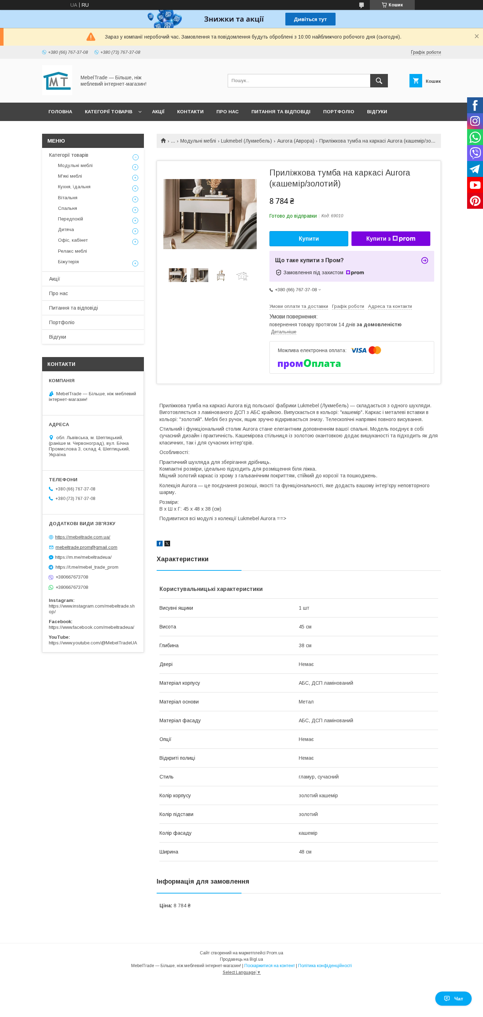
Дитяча (66, 229)
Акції (158, 111)
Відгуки (377, 111)
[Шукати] (379, 80)
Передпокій (70, 219)
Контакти (190, 111)
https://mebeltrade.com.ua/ (82, 537)
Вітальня (67, 197)
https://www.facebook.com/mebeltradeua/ (91, 627)
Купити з (378, 239)
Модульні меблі (198, 141)
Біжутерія (68, 261)
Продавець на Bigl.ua (241, 959)
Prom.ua (275, 952)
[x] (167, 544)
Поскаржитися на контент (269, 965)
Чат (458, 998)
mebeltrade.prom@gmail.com (86, 547)
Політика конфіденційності (325, 965)
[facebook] (160, 544)
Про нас (227, 111)
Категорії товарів (108, 111)
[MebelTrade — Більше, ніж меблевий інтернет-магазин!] (57, 93)
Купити (309, 239)
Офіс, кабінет (73, 240)
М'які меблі (70, 176)
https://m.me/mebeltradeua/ (83, 557)
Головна (60, 111)
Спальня (67, 208)
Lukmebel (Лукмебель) (246, 141)
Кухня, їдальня (74, 186)
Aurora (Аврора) (295, 141)
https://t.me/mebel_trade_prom (87, 567)
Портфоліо (338, 111)
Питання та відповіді (280, 111)
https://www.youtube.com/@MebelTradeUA (93, 642)
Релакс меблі (72, 251)
